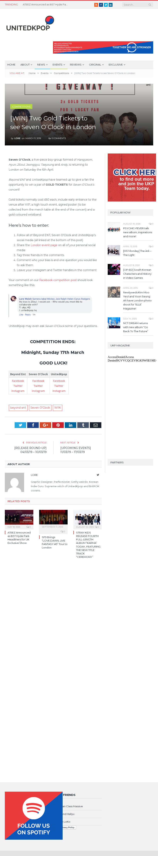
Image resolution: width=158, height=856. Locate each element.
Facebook (18, 381)
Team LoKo (63, 821)
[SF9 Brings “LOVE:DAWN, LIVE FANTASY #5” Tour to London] (53, 519)
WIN (57, 407)
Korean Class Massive (69, 806)
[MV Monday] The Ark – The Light (137, 252)
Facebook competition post (58, 280)
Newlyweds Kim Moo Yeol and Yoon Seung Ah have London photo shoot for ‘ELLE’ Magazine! (137, 300)
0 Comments (58, 138)
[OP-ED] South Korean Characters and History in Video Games (137, 273)
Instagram (17, 391)
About (25, 64)
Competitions (21, 106)
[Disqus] (53, 617)
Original (95, 64)
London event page (44, 245)
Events (57, 64)
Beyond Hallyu (65, 813)
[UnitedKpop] (30, 21)
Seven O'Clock (40, 407)
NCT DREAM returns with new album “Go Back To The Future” (135, 327)
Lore (17, 138)
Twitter (18, 386)
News (41, 64)
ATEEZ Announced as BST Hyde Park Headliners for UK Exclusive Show (46, 4)
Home (11, 64)
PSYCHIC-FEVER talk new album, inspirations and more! (137, 232)
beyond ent (18, 407)
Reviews (76, 64)
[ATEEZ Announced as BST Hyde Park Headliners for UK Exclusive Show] (19, 519)
